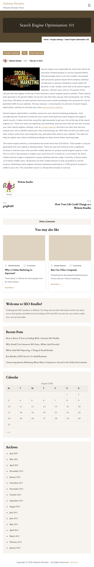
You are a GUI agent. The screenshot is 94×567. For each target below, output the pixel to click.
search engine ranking (51, 107)
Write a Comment (47, 221)
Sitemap (74, 562)
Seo (24, 53)
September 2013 (16, 500)
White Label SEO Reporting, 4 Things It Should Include (29, 350)
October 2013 (15, 494)
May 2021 (14, 459)
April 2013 (14, 530)
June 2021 (14, 453)
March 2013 (14, 536)
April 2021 (14, 465)
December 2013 (16, 483)
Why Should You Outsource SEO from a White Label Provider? (33, 344)
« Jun (8, 432)
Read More (9, 287)
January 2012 (15, 548)
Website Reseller (13, 3)
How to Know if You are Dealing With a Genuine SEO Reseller (32, 338)
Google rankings (11, 53)
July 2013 (13, 512)
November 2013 (16, 489)
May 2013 (14, 524)
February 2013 (16, 542)
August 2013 (15, 506)
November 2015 (16, 471)
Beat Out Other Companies (64, 270)
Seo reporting (36, 53)
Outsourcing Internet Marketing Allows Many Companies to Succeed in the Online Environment (46, 362)
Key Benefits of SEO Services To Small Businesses (26, 356)
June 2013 (14, 518)
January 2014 (15, 477)
